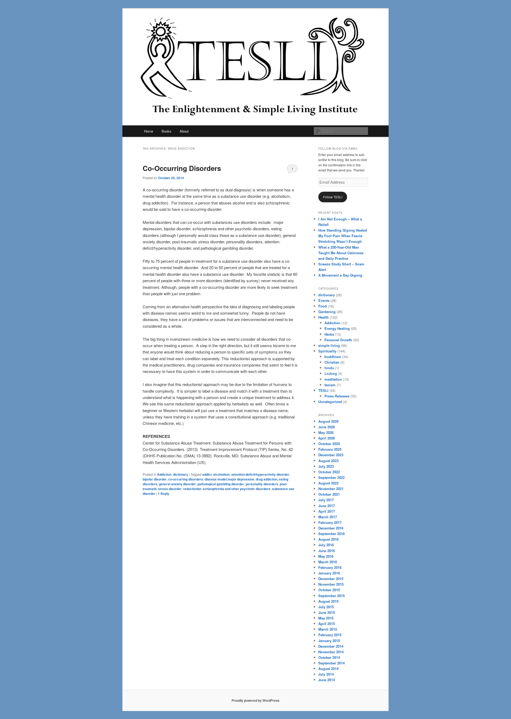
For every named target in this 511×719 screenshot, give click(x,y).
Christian (331, 362)
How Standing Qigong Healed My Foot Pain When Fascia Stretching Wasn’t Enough (342, 236)
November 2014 (331, 651)
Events (323, 300)
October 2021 (329, 494)
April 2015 (326, 623)
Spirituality (327, 351)
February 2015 (329, 634)
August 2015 (328, 601)
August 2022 (328, 483)
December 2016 (330, 528)
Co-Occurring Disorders (182, 168)
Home (148, 131)
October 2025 (329, 443)
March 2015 (327, 629)
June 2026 (326, 426)
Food (322, 306)
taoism (330, 384)
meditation (333, 379)
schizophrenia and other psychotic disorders (236, 488)
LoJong (330, 373)
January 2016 (329, 573)
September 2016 (331, 533)
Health (323, 317)
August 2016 (328, 539)
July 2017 (326, 499)
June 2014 (326, 679)
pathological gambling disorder (220, 484)
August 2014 (328, 668)
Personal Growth (338, 339)
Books (166, 131)
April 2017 (326, 511)
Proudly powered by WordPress (255, 700)
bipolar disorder (155, 479)
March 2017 (327, 516)
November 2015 (331, 584)
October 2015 (329, 589)
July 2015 (326, 606)
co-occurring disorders (185, 479)
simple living (329, 345)
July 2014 (326, 674)
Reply (163, 493)
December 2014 (330, 646)
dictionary (180, 474)
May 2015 (325, 618)
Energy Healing (337, 328)
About (184, 131)
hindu (329, 367)
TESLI (323, 390)
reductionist (192, 488)
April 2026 (326, 438)
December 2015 (330, 578)
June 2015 (326, 612)
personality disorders (262, 484)
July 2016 (326, 544)
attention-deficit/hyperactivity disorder (260, 474)
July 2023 (326, 466)
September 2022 (331, 477)
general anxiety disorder (177, 484)
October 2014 (329, 657)
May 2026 (325, 432)
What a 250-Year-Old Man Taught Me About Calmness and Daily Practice (341, 253)
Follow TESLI (332, 197)
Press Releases (336, 395)
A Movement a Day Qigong (340, 275)
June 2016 (326, 550)
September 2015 (331, 595)
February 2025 (329, 449)
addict (207, 474)
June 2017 (326, 505)
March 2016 (327, 561)
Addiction (164, 474)
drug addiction (266, 479)
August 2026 (328, 421)
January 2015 (329, 640)
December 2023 (330, 454)
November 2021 (331, 488)
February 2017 (329, 522)
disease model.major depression (229, 479)
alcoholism (221, 474)
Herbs (329, 334)
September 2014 (331, 662)
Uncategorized (330, 401)
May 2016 (325, 556)
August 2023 (328, 460)
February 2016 (329, 567)
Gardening (327, 311)
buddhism (332, 356)
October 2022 (329, 471)
